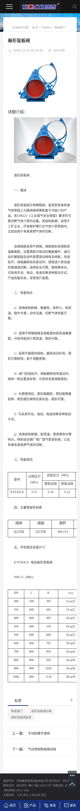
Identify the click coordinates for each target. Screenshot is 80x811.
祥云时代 (21, 785)
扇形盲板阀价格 (41, 711)
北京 (37, 795)
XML (26, 790)
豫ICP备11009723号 (39, 785)
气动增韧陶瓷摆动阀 (42, 749)
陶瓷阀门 (60, 27)
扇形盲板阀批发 (21, 717)
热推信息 (58, 785)
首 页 (35, 27)
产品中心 (46, 27)
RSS (19, 790)
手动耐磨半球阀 (39, 733)
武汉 (25, 795)
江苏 (19, 795)
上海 (31, 795)
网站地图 (9, 790)
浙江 (43, 795)
